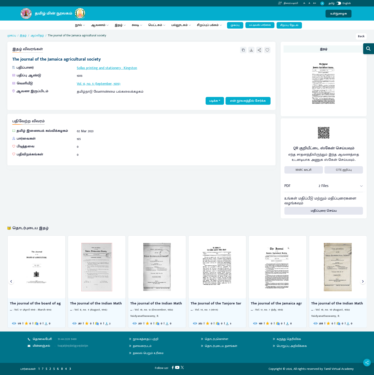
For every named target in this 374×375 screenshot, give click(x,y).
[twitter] (183, 367)
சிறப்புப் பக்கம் (208, 25)
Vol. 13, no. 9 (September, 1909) (98, 84)
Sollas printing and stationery (99, 68)
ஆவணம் (98, 25)
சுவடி (135, 25)
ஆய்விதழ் (37, 35)
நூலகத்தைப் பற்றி (145, 339)
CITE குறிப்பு (344, 169)
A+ (314, 3)
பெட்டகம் (155, 25)
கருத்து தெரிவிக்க (289, 339)
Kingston (130, 68)
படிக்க (213, 100)
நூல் (78, 25)
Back (361, 36)
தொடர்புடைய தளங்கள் (221, 346)
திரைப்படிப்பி (290, 3)
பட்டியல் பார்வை (260, 25)
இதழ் (119, 25)
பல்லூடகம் (179, 25)
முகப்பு (235, 25)
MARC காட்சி (303, 169)
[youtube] (178, 367)
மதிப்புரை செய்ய (324, 210)
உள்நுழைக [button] (338, 13)
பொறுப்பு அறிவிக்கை (292, 346)
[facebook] (173, 367)
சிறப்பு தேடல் (289, 25)
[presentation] (11, 281)
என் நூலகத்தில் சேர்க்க (248, 100)
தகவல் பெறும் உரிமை (148, 353)
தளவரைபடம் (142, 346)
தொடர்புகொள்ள (216, 339)
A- (304, 3)
